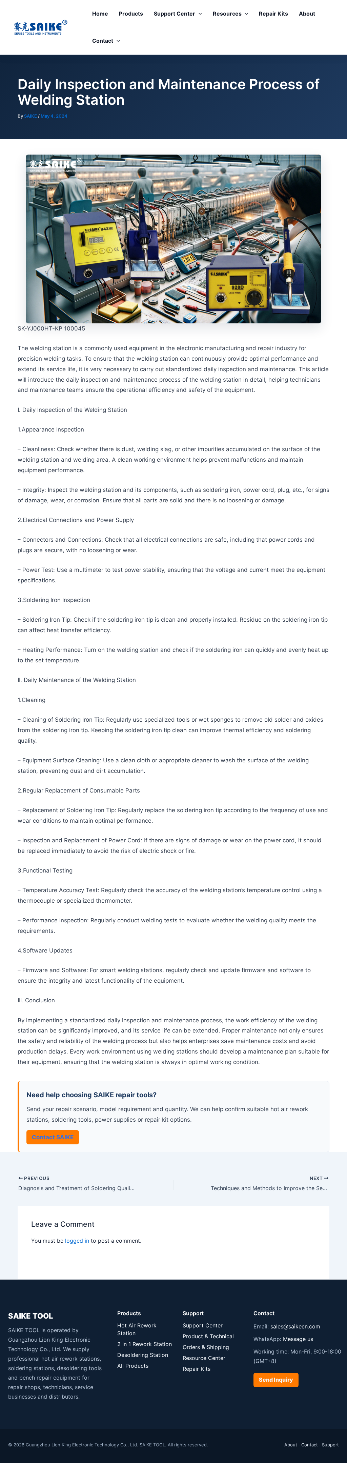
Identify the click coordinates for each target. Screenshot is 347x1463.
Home (100, 13)
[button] (198, 13)
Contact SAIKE (53, 1137)
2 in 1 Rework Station (144, 1344)
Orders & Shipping (206, 1347)
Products (131, 13)
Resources (227, 13)
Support (330, 1444)
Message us (298, 1339)
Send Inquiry (276, 1379)
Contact (102, 40)
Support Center (174, 13)
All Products (132, 1365)
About (307, 13)
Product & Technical (208, 1336)
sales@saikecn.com (295, 1326)
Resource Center (204, 1358)
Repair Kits (273, 13)
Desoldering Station (142, 1354)
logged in (77, 1240)
